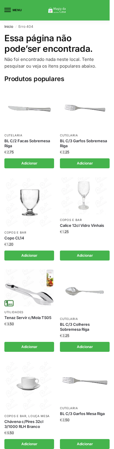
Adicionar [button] (29, 163)
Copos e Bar (15, 232)
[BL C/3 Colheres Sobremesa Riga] (85, 291)
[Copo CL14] (29, 202)
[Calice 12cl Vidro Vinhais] (85, 196)
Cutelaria (13, 135)
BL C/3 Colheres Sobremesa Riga (75, 327)
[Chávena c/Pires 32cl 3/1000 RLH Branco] (29, 385)
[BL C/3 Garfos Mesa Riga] (85, 381)
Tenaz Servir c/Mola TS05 (27, 317)
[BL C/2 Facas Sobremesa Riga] (29, 109)
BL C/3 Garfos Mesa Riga (82, 413)
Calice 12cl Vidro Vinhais (82, 225)
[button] (105, 10)
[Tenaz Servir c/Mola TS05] (29, 288)
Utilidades (13, 312)
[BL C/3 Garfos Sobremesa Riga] (85, 109)
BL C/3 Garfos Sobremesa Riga (83, 143)
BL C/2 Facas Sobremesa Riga (27, 143)
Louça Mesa (39, 416)
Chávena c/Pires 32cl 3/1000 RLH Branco (23, 424)
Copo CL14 (14, 238)
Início (8, 26)
